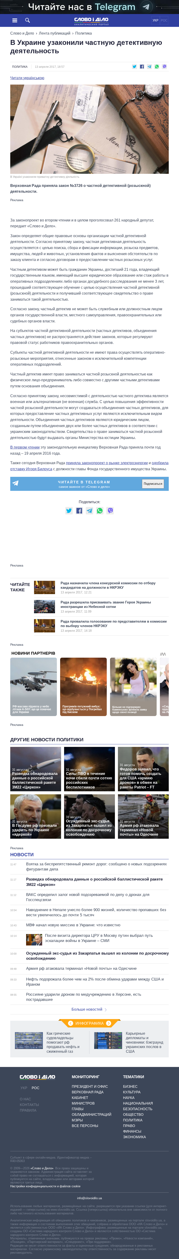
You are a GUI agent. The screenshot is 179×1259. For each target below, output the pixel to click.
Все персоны (85, 1126)
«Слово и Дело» (42, 1168)
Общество (133, 1114)
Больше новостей (87, 1009)
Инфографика (90, 1023)
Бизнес (130, 1086)
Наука (128, 1098)
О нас (25, 1099)
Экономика (134, 1137)
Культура (132, 1092)
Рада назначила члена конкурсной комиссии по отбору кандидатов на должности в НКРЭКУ (108, 587)
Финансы (132, 1131)
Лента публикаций (54, 33)
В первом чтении (25, 447)
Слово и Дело (22, 33)
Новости (22, 854)
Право (129, 1126)
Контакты (29, 1105)
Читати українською (27, 78)
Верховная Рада (87, 1092)
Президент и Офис (90, 1086)
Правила (28, 1110)
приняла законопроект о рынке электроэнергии (107, 463)
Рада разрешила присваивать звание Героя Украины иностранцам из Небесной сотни (106, 606)
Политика (83, 33)
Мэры (77, 1120)
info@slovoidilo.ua (89, 1198)
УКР (155, 20)
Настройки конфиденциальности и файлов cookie (45, 1186)
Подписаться (153, 483)
